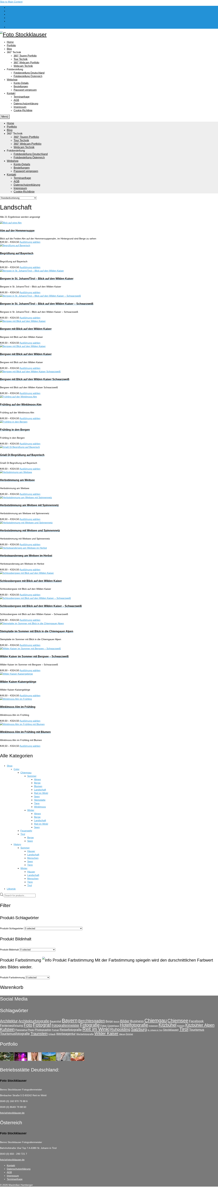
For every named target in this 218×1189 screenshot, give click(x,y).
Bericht (116, 1022)
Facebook (196, 1021)
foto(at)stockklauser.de (12, 1112)
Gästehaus (113, 1025)
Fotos (103, 1025)
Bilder (124, 1021)
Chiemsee (177, 1020)
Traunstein (39, 1033)
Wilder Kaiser (106, 1033)
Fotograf (42, 1025)
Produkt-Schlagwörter (11, 928)
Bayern (69, 1020)
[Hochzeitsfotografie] (77, 1060)
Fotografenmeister (65, 1025)
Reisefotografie (71, 1029)
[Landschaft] (49, 1060)
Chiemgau (155, 1020)
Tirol (183, 1029)
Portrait (55, 1030)
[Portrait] (35, 1060)
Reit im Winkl (96, 1029)
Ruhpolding (120, 1029)
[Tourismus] (7, 1060)
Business (137, 1021)
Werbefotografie (85, 1034)
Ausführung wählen (30, 242)
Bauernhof (55, 1021)
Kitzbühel (167, 1025)
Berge (109, 1021)
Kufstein (7, 1029)
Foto (28, 1025)
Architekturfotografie (33, 1021)
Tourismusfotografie (15, 1034)
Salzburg (139, 1029)
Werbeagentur (66, 1034)
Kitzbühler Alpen (199, 1025)
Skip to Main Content (11, 1)
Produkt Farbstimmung (12, 977)
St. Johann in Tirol (154, 1030)
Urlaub (52, 1034)
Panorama (21, 1029)
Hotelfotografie (134, 1025)
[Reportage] (21, 1060)
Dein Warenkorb (20, 27)
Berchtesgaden (91, 1021)
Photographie (43, 1029)
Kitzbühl (181, 1026)
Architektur (9, 1021)
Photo (31, 1029)
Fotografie (90, 1025)
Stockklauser (171, 1029)
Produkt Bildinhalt (9, 949)
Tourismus (196, 1029)
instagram (153, 1026)
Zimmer (129, 1034)
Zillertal (122, 1034)
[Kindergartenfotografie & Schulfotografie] (63, 1060)
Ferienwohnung (11, 1025)
